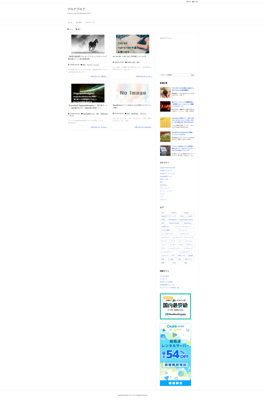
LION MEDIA (172, 220)
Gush (182, 216)
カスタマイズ (184, 234)
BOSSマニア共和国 (166, 282)
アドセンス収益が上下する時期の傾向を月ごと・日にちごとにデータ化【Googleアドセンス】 (182, 148)
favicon (174, 212)
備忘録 (191, 255)
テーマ (72, 115)
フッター (173, 244)
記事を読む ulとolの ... (144, 76)
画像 (162, 263)
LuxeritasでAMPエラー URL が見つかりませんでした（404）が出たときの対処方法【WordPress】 (183, 120)
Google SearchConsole (167, 167)
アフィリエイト (165, 188)
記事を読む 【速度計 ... (99, 76)
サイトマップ (188, 237)
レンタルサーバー (167, 252)
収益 (162, 259)
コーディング (177, 237)
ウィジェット (183, 230)
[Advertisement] (177, 54)
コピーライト (165, 237)
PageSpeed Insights (186, 220)
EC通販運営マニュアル (167, 285)
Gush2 (190, 216)
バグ (161, 197)
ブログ (181, 244)
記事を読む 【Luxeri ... (99, 127)
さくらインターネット (182, 226)
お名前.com (165, 226)
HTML (163, 220)
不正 (173, 255)
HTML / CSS (131, 62)
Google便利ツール (89, 114)
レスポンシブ (188, 248)
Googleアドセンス (166, 170)
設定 (185, 263)
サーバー (164, 241)
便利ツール (181, 255)
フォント (164, 244)
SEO (84, 64)
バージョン (188, 241)
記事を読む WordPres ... (143, 127)
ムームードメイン (175, 248)
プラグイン (143, 113)
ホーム (71, 29)
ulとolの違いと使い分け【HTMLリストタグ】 (130, 56)
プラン (163, 248)
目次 (174, 263)
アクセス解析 (165, 230)
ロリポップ (165, 255)
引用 (179, 259)
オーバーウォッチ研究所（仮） (170, 287)
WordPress (104, 114)
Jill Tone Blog (164, 276)
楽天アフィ (188, 259)
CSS (162, 212)
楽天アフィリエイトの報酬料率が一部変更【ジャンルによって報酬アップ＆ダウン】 (182, 104)
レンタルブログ (184, 252)
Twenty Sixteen (174, 223)
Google (186, 212)
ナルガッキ (163, 279)
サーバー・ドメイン (93, 64)
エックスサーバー (167, 234)
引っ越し (171, 259)
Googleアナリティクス (167, 173)
